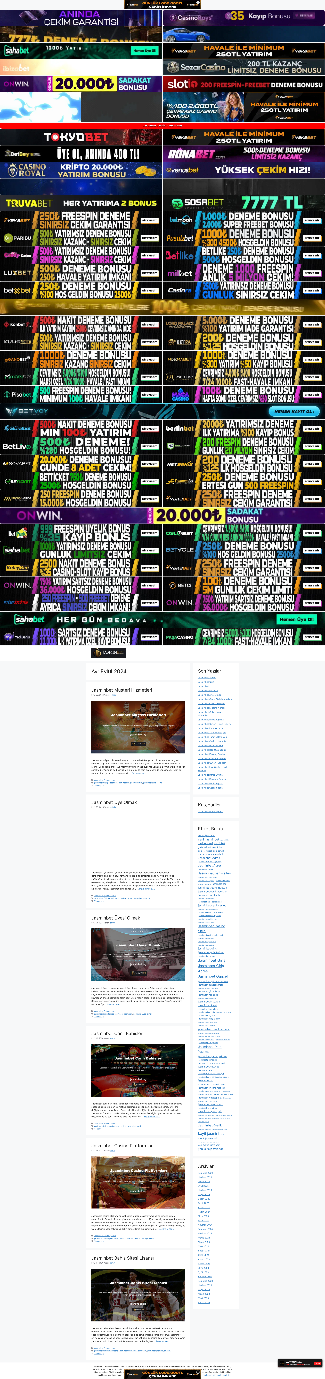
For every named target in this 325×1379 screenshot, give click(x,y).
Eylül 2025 (203, 1186)
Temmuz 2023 (205, 1281)
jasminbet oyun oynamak (206, 1040)
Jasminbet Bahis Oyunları (211, 775)
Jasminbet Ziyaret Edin (210, 695)
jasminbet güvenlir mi (209, 991)
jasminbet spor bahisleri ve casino (213, 1077)
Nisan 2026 (204, 1181)
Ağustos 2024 (205, 1225)
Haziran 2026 (205, 1177)
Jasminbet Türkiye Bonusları (212, 737)
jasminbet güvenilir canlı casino (208, 988)
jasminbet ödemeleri (123, 1014)
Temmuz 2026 (205, 1173)
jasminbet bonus (222, 880)
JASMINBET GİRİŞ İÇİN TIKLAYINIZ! (162, 125)
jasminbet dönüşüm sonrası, (207, 942)
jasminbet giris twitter (211, 952)
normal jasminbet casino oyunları (208, 1142)
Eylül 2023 (203, 1272)
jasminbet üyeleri (203, 1122)
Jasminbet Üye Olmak (114, 802)
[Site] (81, 220)
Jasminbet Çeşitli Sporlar (210, 787)
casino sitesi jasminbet (211, 843)
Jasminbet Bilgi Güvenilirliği (212, 750)
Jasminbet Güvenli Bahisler (212, 763)
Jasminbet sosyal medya (211, 1073)
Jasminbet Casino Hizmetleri (212, 741)
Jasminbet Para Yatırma (130, 1238)
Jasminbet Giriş (206, 682)
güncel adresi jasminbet (210, 854)
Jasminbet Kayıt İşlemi (208, 1009)
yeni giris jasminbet (210, 1148)
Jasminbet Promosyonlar (105, 780)
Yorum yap (99, 785)
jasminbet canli (220, 884)
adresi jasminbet (206, 835)
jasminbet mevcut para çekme (207, 1022)
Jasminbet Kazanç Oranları (211, 754)
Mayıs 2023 (204, 1289)
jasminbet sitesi (206, 1070)
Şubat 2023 (204, 1302)
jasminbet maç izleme (209, 1018)
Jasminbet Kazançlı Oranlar (212, 779)
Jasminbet (203, 686)
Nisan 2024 (204, 1242)
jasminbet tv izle (205, 1091)
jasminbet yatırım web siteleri (207, 1101)
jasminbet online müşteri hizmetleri (209, 1036)
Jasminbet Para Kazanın (210, 728)
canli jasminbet (208, 839)
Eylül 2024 (203, 1220)
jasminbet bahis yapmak (206, 881)
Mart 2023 (203, 1298)
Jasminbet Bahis (205, 869)
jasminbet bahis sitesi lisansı (106, 1351)
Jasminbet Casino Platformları (122, 1145)
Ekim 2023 (203, 1268)
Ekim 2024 (203, 1216)
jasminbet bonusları (204, 884)
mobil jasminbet (148, 1238)
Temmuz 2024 (205, 1229)
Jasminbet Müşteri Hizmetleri (121, 690)
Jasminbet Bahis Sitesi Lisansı (122, 1258)
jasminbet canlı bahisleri (117, 1126)
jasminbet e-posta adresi (206, 945)
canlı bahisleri (100, 1126)
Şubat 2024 (204, 1250)
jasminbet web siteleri (205, 1094)
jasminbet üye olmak (123, 898)
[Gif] (162, 307)
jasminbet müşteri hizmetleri (130, 783)
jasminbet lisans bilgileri (224, 1012)
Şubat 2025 (204, 1199)
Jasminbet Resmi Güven (210, 745)
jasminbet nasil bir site (214, 1029)
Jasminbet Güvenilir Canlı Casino (215, 724)
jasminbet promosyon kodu (159, 1351)
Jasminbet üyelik (210, 1125)
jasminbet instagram (210, 1001)
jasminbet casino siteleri (206, 922)
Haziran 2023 (205, 1285)
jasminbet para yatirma (208, 1043)
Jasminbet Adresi (207, 677)
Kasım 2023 (204, 1263)
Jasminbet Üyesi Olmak (115, 918)
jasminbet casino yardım (206, 938)
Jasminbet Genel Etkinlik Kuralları (215, 699)
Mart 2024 (203, 1246)
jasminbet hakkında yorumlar (207, 998)
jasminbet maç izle (206, 1015)
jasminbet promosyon (207, 1060)
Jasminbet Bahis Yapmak (211, 719)
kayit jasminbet (211, 1133)
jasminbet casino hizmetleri (210, 912)
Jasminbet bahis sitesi (215, 873)
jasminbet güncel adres (104, 1014)
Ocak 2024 (203, 1255)
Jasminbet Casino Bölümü (211, 703)
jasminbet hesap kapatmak (105, 783)
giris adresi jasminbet (210, 847)
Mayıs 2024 (204, 1237)
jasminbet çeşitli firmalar (224, 1115)
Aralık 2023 (204, 1259)
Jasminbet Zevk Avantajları (212, 732)
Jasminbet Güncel (213, 976)
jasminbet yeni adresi (207, 1108)
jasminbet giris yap (206, 956)
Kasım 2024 (204, 1212)
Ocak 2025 (203, 1203)
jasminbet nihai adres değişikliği (132, 1351)
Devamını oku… (139, 773)
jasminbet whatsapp (208, 1097)
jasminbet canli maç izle (212, 891)
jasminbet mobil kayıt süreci (207, 1025)
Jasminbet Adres (209, 858)
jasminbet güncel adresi (210, 984)
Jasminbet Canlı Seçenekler (212, 758)
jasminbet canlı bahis (209, 895)
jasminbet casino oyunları (209, 916)
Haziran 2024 (205, 1233)
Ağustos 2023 (205, 1276)
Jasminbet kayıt (207, 1005)
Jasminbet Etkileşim (208, 690)
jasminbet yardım (225, 1098)
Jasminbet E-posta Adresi (211, 708)
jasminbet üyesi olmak (142, 1014)
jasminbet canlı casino (212, 905)
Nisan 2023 (204, 1294)
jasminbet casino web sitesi (210, 935)
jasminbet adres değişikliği (210, 861)
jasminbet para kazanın (222, 1040)
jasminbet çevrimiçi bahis (206, 1115)
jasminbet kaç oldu (206, 1012)
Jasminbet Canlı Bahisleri (117, 1033)
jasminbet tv (205, 1080)
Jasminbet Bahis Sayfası (210, 783)
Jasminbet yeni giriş (141, 898)
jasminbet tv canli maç (211, 1084)
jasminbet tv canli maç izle (211, 1087)
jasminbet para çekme (152, 783)
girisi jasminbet (205, 851)
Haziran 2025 (205, 1190)
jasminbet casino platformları (106, 1238)
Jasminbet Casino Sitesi (211, 928)
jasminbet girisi (134, 1126)
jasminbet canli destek (212, 887)
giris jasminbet (219, 851)
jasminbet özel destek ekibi (221, 1118)
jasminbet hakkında (208, 994)
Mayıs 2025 (204, 1194)
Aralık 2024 (204, 1207)
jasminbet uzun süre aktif (222, 1091)
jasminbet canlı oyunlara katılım (208, 909)
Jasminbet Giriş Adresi (103, 898)
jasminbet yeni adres (210, 1104)
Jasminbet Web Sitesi (223, 1094)
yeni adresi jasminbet (209, 1145)
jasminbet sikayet (208, 1066)
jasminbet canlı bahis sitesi (210, 902)
